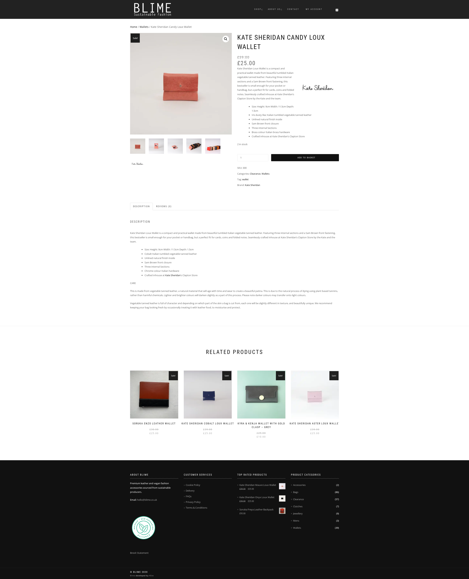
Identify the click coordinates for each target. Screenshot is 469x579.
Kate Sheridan (252, 185)
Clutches (297, 506)
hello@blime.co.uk (147, 499)
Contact (293, 9)
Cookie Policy (193, 485)
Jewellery (298, 513)
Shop (257, 9)
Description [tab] (141, 206)
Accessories (299, 485)
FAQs (188, 496)
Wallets (144, 27)
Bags (295, 492)
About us (274, 9)
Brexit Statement (139, 552)
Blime (133, 575)
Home (133, 27)
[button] (225, 39)
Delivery (190, 490)
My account (314, 9)
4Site (151, 575)
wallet (245, 179)
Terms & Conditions (196, 507)
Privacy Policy (193, 502)
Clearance (255, 173)
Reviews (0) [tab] (164, 206)
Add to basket (306, 157)
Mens (296, 520)
